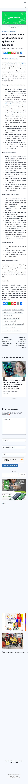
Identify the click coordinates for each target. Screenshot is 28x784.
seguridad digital (19, 324)
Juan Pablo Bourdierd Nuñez (10, 48)
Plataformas (5, 31)
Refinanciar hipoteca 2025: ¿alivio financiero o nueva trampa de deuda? (21, 342)
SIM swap (5, 327)
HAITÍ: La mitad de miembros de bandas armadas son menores (7, 341)
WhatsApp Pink (16, 330)
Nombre (6, 440)
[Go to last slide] (4, 379)
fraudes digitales (18, 312)
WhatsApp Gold (7, 330)
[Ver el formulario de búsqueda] (25, 7)
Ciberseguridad (7, 309)
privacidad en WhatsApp (9, 321)
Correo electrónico (9, 447)
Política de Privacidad (13, 776)
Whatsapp (13, 31)
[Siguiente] (24, 379)
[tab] (12, 398)
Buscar (22, 475)
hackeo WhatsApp (7, 315)
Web (4, 454)
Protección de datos (8, 324)
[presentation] (14, 369)
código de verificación (17, 309)
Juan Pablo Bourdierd (11, 58)
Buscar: (14, 471)
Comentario (7, 419)
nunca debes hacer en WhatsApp (11, 318)
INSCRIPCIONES (14, 762)
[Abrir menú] (25, 3)
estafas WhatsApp (7, 312)
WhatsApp (21, 63)
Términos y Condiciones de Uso (14, 777)
